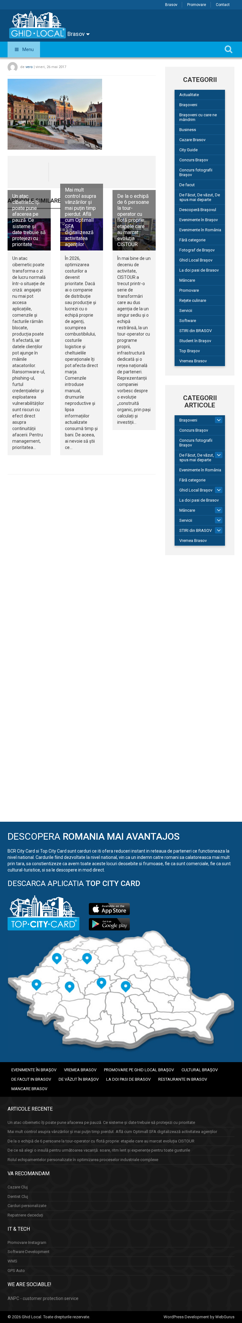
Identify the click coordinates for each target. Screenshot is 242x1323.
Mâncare (187, 280)
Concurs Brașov (193, 160)
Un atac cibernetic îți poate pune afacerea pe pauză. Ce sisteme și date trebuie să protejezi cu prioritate (29, 220)
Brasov (171, 5)
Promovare (196, 5)
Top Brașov (189, 350)
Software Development (28, 1251)
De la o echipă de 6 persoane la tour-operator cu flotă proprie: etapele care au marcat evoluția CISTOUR (133, 220)
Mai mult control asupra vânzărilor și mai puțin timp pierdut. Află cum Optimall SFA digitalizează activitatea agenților (80, 217)
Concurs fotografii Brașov (195, 172)
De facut (187, 184)
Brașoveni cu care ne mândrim (198, 117)
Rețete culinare (192, 300)
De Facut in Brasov (31, 1079)
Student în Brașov (195, 340)
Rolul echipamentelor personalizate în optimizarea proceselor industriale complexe (83, 1159)
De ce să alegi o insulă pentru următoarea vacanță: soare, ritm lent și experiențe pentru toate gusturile (99, 1150)
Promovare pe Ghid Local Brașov (139, 1069)
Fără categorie (192, 240)
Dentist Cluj (18, 1196)
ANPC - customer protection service (43, 1298)
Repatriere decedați (25, 1215)
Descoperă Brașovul (197, 209)
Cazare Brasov (192, 139)
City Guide (188, 149)
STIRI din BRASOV (195, 330)
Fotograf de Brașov (197, 250)
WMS (12, 1261)
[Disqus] (82, 566)
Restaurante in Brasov (182, 1079)
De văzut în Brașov (79, 1079)
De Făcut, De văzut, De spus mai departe (199, 197)
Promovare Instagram (27, 1242)
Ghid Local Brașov (195, 260)
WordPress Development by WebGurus (199, 1316)
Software (187, 320)
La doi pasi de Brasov (199, 270)
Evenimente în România (200, 229)
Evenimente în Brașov (198, 219)
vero (29, 67)
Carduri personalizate (27, 1205)
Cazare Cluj (18, 1187)
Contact (223, 5)
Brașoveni (188, 104)
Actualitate (189, 94)
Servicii (185, 310)
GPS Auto (16, 1270)
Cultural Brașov (200, 1069)
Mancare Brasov (29, 1088)
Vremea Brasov (193, 361)
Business (187, 129)
